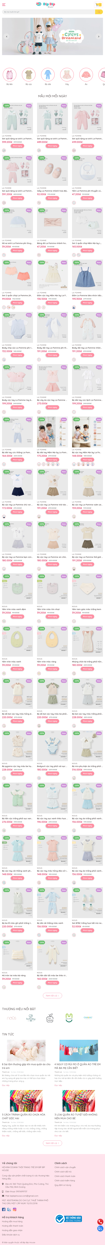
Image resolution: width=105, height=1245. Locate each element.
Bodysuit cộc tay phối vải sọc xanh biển (56, 766)
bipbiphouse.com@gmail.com (24, 1196)
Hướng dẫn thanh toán (12, 1225)
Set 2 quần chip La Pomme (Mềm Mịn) (20, 295)
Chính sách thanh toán (65, 1176)
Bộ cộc (29, 84)
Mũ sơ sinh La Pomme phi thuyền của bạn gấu (24, 243)
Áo (86, 84)
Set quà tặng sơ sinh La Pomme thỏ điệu (21, 191)
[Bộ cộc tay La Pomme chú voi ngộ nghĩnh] (17, 484)
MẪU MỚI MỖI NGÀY (52, 96)
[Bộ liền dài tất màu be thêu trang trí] (52, 955)
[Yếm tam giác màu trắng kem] (87, 588)
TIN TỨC (8, 1034)
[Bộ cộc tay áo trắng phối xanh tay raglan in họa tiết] (87, 798)
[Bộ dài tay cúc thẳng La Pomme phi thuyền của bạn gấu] (17, 432)
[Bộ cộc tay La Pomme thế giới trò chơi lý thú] (87, 536)
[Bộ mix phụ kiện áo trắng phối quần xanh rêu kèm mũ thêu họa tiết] (87, 745)
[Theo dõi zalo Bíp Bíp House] (9, 1209)
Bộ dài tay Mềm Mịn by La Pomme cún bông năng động (63, 452)
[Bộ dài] (48, 74)
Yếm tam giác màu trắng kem (86, 609)
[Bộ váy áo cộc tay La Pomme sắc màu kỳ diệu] (52, 379)
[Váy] (67, 74)
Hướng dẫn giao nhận (12, 1230)
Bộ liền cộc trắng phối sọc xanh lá (18, 818)
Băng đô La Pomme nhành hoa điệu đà (56, 243)
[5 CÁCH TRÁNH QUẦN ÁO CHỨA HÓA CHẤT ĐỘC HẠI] (26, 1101)
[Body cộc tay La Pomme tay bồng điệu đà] (17, 379)
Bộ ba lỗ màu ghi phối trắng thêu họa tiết (22, 923)
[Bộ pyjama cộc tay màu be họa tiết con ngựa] (17, 745)
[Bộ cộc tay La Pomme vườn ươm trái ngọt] (87, 484)
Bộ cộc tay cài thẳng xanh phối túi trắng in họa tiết (27, 871)
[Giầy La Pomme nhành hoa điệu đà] (52, 170)
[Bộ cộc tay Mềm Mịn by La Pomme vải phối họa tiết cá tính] (87, 432)
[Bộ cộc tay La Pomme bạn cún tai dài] (17, 536)
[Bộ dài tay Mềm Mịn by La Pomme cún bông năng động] (52, 432)
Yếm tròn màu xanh (11, 661)
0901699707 (21, 1191)
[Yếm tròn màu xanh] (17, 641)
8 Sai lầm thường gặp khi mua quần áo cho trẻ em (26, 1066)
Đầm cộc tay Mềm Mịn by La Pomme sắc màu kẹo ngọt (63, 295)
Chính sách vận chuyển (65, 1167)
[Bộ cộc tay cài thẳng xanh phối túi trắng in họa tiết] (17, 850)
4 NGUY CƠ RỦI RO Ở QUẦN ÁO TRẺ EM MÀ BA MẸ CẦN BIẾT (78, 1066)
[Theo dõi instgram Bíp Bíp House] (14, 1209)
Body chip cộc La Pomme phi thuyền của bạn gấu (26, 348)
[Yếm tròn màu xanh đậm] (17, 588)
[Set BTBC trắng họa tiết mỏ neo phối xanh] (87, 902)
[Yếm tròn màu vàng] (52, 641)
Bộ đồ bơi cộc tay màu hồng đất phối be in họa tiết (26, 714)
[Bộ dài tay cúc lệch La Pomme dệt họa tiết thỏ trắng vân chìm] (87, 379)
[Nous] (12, 1018)
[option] (52, 36)
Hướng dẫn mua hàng (12, 1221)
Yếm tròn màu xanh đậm (14, 609)
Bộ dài (48, 84)
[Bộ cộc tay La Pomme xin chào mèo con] (52, 536)
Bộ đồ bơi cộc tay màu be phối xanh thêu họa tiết (61, 714)
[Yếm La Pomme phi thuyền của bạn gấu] (87, 170)
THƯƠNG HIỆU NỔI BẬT (19, 1009)
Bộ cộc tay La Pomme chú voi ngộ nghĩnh (22, 504)
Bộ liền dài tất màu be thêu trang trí (54, 975)
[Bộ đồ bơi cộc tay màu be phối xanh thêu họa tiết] (52, 693)
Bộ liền (10, 84)
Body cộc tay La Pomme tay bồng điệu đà (22, 400)
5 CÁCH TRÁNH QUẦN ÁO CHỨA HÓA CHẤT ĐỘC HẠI (23, 1116)
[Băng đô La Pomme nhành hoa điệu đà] (52, 222)
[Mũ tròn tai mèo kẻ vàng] (17, 955)
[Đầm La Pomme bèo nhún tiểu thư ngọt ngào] (87, 275)
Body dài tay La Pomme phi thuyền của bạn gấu (60, 348)
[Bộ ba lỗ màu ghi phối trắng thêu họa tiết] (17, 902)
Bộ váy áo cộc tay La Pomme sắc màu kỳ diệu (59, 400)
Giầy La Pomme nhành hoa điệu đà (54, 191)
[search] (99, 11)
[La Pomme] (50, 1018)
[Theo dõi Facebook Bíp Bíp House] (3, 1209)
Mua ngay (17, 146)
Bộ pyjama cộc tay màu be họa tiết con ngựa (24, 766)
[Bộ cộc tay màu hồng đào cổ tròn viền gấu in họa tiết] (52, 850)
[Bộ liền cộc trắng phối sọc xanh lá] (17, 798)
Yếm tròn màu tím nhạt (48, 609)
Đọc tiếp (6, 1085)
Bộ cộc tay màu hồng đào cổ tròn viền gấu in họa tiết (63, 871)
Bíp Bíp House (29, 1242)
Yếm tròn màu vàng (46, 661)
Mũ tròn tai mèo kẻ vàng (14, 975)
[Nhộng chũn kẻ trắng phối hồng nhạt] (87, 641)
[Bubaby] (31, 1018)
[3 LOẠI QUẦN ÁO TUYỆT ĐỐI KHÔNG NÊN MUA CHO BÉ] (79, 1101)
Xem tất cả (52, 995)
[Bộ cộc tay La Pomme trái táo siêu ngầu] (52, 484)
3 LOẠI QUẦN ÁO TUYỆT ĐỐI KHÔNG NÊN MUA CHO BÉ (76, 1116)
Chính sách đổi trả (63, 1171)
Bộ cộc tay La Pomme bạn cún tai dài (20, 557)
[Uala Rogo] (69, 1018)
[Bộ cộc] (29, 74)
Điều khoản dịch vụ (11, 1234)
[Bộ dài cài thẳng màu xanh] (52, 902)
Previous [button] (6, 36)
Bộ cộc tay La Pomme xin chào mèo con (56, 557)
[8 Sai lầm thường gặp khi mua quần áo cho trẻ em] (26, 1050)
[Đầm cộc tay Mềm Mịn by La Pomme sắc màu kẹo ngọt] (52, 275)
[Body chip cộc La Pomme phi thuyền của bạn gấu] (17, 327)
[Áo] (86, 74)
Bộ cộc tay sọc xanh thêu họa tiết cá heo (57, 818)
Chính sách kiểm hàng (65, 1180)
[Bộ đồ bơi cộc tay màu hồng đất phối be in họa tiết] (17, 693)
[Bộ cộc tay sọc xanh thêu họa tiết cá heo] (52, 798)
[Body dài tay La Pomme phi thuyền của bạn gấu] (52, 327)
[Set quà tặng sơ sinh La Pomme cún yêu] (17, 118)
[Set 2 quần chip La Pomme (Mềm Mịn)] (17, 275)
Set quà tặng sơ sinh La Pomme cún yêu (21, 138)
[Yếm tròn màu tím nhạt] (52, 588)
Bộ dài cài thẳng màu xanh (50, 923)
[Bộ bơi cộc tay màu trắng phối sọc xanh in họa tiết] (87, 693)
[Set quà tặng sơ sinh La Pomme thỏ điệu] (87, 118)
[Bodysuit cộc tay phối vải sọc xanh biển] (52, 745)
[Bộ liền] (9, 74)
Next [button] (99, 36)
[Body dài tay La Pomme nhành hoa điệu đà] (87, 327)
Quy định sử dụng (63, 1185)
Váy (67, 84)
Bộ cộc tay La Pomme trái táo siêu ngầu (56, 504)
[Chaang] (88, 1018)
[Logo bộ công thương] (68, 1218)
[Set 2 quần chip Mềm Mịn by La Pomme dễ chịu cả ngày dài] (87, 222)
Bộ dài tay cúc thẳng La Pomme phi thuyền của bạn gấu (29, 452)
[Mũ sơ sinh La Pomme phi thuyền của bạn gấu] (17, 222)
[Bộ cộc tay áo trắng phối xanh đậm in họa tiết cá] (87, 850)
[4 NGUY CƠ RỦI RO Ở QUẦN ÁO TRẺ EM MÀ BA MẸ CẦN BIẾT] (79, 1050)
